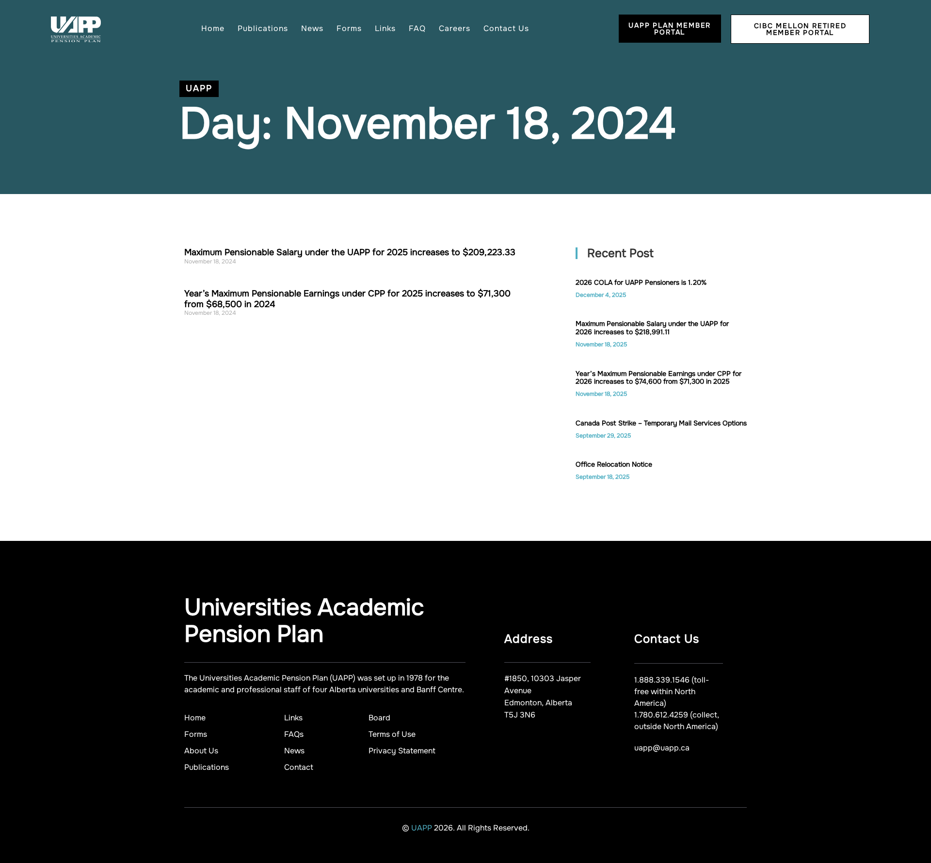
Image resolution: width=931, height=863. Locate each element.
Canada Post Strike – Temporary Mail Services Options (661, 423)
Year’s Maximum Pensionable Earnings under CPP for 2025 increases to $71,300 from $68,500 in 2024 (347, 298)
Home (213, 28)
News (312, 28)
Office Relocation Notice (614, 464)
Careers (454, 28)
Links (385, 28)
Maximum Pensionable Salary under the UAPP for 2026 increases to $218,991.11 (652, 327)
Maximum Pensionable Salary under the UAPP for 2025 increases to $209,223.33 (349, 252)
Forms (349, 28)
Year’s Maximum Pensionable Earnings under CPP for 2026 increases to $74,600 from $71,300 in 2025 (658, 377)
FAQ (417, 28)
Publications (263, 28)
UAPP (422, 828)
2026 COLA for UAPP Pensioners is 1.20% (641, 282)
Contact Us (506, 28)
